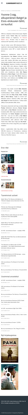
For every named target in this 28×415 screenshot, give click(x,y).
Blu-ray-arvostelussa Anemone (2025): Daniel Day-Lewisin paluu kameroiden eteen (12, 301)
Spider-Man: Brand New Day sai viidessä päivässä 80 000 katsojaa (13, 237)
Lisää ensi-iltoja (4, 176)
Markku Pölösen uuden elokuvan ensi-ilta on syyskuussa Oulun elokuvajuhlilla (12, 215)
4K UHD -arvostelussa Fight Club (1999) (11, 308)
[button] (2, 3)
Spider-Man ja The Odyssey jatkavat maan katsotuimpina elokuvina (11, 223)
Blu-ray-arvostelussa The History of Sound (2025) (14, 270)
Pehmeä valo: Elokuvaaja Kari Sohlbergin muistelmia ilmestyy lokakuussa (11, 207)
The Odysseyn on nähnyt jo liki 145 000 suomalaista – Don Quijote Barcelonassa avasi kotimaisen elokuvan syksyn (13, 246)
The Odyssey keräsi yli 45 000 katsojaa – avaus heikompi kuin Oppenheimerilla (13, 255)
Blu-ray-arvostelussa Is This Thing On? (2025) (13, 328)
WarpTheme (20, 412)
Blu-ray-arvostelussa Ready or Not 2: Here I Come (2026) (14, 315)
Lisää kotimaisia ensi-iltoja (7, 190)
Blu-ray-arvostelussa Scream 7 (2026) (10, 322)
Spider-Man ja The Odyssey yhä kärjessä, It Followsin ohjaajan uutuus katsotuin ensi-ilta (12, 200)
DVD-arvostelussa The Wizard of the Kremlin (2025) (12, 263)
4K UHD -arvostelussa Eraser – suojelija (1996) (13, 230)
